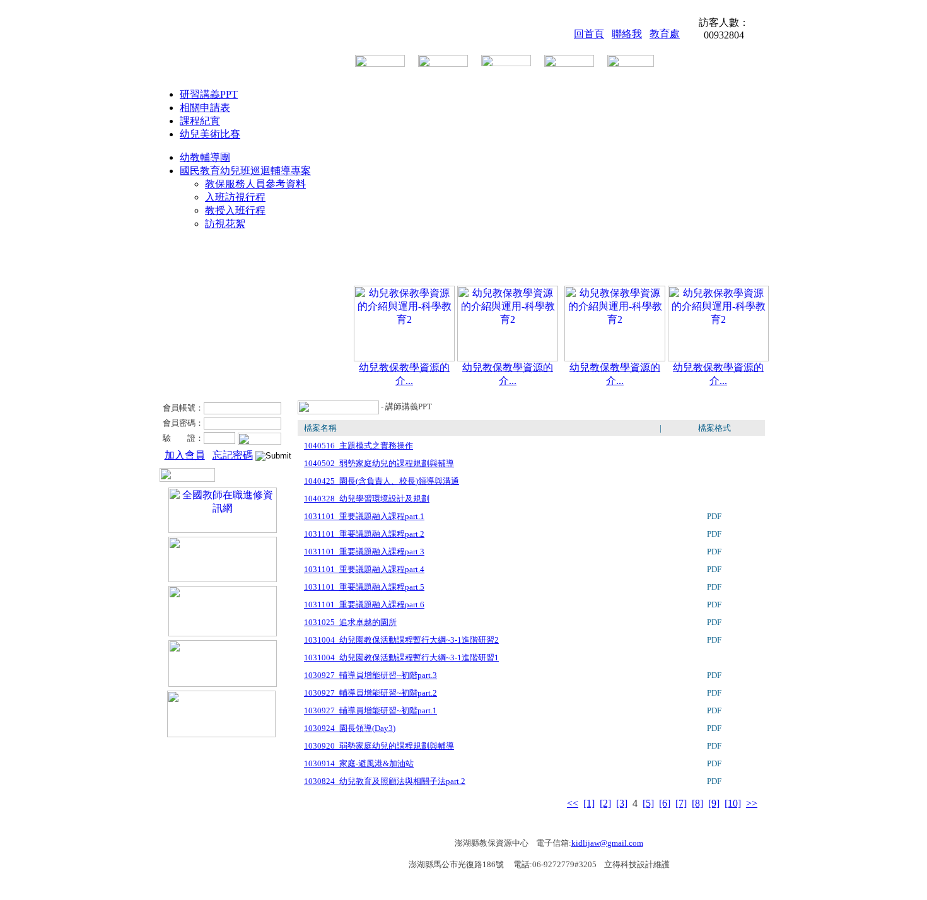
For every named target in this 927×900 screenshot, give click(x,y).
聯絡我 (627, 33)
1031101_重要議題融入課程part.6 (364, 604)
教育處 (665, 33)
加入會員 (185, 455)
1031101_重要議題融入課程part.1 (364, 516)
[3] (621, 803)
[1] (589, 803)
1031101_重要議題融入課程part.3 (364, 551)
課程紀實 (200, 120)
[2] (605, 803)
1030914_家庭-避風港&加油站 (359, 763)
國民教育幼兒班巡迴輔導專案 (245, 170)
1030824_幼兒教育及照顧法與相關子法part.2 (384, 781)
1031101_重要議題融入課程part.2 (364, 534)
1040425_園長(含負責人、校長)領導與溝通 (381, 481)
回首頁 (589, 33)
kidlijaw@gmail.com (607, 843)
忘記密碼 (233, 455)
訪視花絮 (225, 223)
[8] (697, 803)
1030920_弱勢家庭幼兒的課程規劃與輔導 (379, 746)
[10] (733, 803)
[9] (714, 803)
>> (751, 803)
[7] (681, 803)
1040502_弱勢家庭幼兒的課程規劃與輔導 (379, 463)
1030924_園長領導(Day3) (349, 728)
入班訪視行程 (235, 197)
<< (572, 803)
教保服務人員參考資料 (255, 183)
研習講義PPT (209, 94)
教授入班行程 (235, 210)
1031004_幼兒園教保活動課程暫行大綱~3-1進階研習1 (401, 657)
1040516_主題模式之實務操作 (358, 445)
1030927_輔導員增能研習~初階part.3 (370, 675)
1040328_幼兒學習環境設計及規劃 (366, 498)
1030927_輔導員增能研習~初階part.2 (370, 693)
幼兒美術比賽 (210, 134)
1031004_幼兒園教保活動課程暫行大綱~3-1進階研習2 (401, 640)
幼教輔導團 (205, 157)
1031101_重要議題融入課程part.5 (364, 587)
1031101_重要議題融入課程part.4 (364, 569)
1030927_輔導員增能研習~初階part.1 (370, 710)
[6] (664, 803)
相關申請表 (205, 107)
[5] (648, 803)
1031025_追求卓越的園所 (350, 622)
